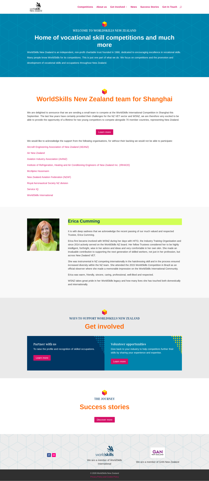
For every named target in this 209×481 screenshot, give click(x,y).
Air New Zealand (36, 153)
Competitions (85, 7)
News (134, 7)
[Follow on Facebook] (49, 455)
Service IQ (32, 189)
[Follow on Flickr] (54, 455)
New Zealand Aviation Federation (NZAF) (49, 177)
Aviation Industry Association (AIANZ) (47, 159)
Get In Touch (169, 7)
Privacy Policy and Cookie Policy (104, 477)
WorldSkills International (40, 195)
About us (101, 7)
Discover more (104, 419)
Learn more (104, 132)
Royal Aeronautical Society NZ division (47, 183)
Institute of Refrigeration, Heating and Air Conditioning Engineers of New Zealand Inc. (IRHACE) (78, 165)
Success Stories (149, 7)
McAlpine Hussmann (38, 171)
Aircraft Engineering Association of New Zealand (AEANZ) (58, 147)
